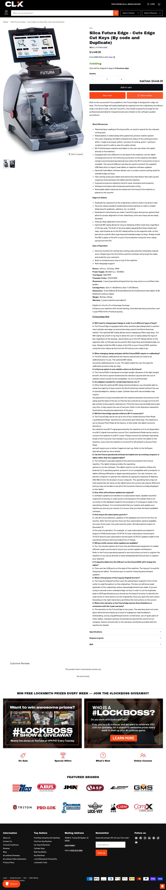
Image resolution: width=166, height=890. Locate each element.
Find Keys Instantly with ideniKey (47, 838)
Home (5, 22)
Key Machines (39, 855)
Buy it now (107, 95)
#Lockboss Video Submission (14, 859)
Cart (24, 878)
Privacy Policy (8, 862)
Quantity (92, 74)
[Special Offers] (63, 758)
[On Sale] (23, 758)
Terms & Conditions (10, 845)
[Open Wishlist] (162, 886)
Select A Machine (150, 13)
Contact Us (7, 841)
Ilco (90, 28)
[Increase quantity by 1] (121, 79)
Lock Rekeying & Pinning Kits (45, 859)
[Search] (116, 13)
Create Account (15, 878)
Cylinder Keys (39, 848)
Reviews (6, 848)
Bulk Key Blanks (40, 852)
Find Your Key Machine (43, 841)
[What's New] (103, 758)
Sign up (101, 852)
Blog (5, 852)
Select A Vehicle (128, 13)
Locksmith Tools (40, 862)
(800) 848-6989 (77, 850)
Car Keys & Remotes (42, 845)
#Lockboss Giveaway (11, 855)
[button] (151, 4)
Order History (33, 878)
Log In (5, 878)
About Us (6, 838)
